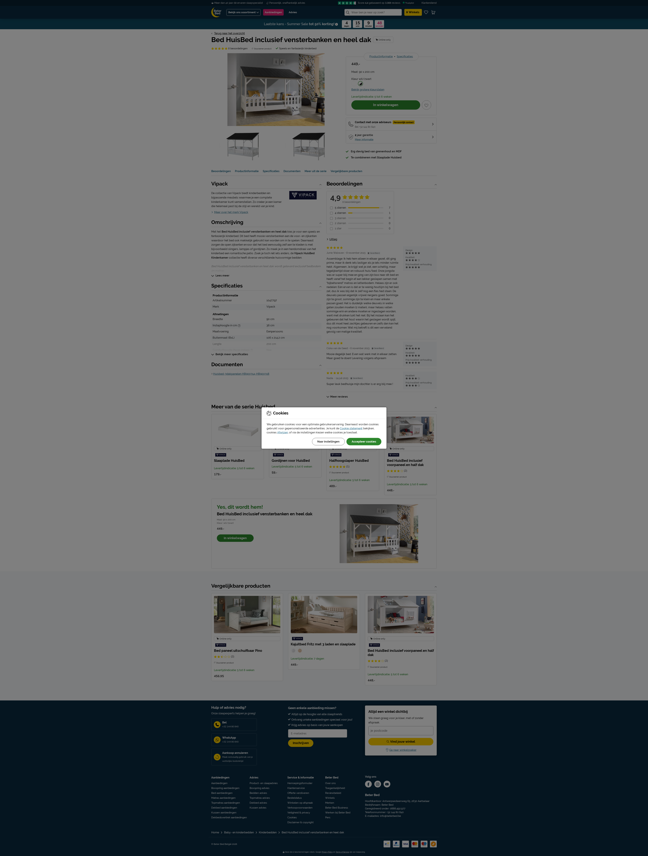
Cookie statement (351, 428)
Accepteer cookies (364, 441)
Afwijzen (282, 432)
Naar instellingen (328, 441)
